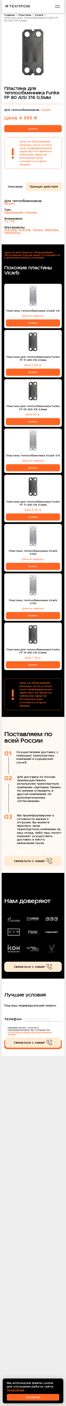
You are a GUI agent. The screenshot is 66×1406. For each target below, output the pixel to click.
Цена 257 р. (33, 414)
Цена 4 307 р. (33, 509)
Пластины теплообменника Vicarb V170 (33, 602)
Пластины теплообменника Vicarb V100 (33, 552)
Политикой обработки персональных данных (30, 1033)
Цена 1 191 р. (33, 657)
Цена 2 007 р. (33, 365)
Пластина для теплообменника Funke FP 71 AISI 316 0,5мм (33, 503)
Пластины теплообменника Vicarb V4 (33, 310)
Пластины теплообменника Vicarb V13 (33, 455)
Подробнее (15, 1390)
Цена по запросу (33, 315)
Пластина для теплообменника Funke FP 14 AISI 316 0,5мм (33, 651)
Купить (33, 128)
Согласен (33, 1397)
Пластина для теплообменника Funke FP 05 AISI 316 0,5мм (33, 408)
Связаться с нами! (29, 861)
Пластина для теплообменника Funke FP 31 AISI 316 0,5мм (33, 358)
